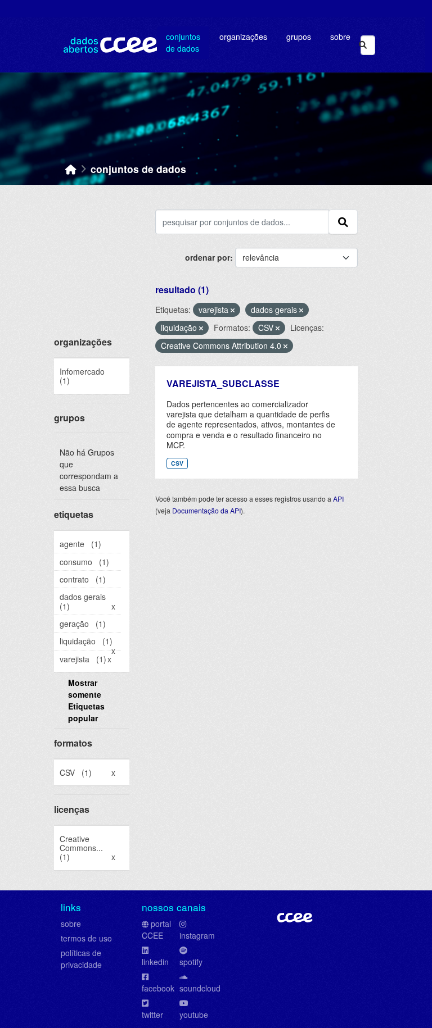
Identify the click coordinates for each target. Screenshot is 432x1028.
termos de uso (86, 938)
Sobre (340, 36)
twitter (152, 1014)
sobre (71, 923)
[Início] (70, 169)
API (338, 498)
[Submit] (363, 45)
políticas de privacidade (81, 958)
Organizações (243, 36)
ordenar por (207, 257)
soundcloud (199, 988)
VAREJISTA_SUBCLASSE (223, 383)
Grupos (298, 36)
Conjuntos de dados (183, 42)
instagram (197, 935)
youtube (193, 1014)
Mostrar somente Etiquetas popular (86, 700)
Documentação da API (206, 510)
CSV (177, 463)
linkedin (155, 961)
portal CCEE (156, 929)
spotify (190, 961)
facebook (158, 988)
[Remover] (233, 310)
